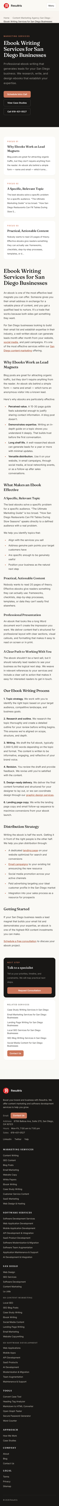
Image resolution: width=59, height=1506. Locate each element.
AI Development (11, 1367)
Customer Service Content (16, 1194)
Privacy (6, 1481)
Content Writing (11, 1155)
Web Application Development (18, 1223)
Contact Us (15, 1053)
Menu (51, 5)
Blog (5, 1458)
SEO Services (9, 1277)
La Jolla (7, 1291)
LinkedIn (7, 1139)
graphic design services (40, 795)
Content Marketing (12, 1286)
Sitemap (7, 1486)
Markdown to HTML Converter (18, 1406)
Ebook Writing (10, 1184)
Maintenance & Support (14, 1381)
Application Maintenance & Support (20, 1252)
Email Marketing (11, 1170)
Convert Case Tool (12, 1396)
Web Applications (11, 1348)
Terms (6, 1476)
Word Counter (10, 1420)
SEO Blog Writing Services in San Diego (26, 1038)
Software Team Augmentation (18, 1247)
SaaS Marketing (11, 1198)
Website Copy (10, 1174)
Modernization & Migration (16, 1372)
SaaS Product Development (16, 1238)
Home (6, 18)
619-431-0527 (18, 1132)
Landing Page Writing (14, 1327)
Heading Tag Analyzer (14, 1401)
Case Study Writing (12, 1189)
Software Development (14, 1281)
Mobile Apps (9, 1352)
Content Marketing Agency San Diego (31, 18)
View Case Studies (17, 103)
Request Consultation (29, 990)
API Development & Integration (18, 1233)
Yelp (26, 1139)
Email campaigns (18, 864)
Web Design (9, 1272)
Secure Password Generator (17, 1416)
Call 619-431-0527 (17, 111)
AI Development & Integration (17, 1257)
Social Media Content (13, 1322)
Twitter (18, 1139)
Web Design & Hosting (14, 1203)
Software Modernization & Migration (21, 1242)
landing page (30, 850)
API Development (11, 1357)
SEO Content (9, 1160)
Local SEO (8, 1302)
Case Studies (9, 1440)
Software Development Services (19, 1218)
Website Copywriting (13, 1336)
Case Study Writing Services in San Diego (28, 1009)
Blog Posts (8, 1165)
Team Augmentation (13, 1376)
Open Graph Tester (12, 1411)
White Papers (9, 1179)
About (6, 1453)
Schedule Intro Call (17, 94)
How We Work (10, 1435)
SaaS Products (10, 1362)
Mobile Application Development (19, 1228)
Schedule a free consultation (20, 941)
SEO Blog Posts (10, 1307)
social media (11, 342)
